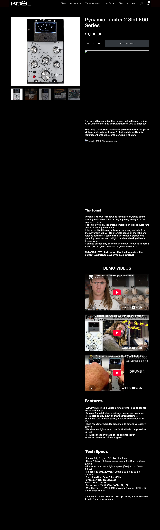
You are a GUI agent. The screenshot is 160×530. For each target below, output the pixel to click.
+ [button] (99, 43)
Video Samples (92, 3)
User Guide (109, 3)
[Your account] (141, 3)
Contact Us (75, 3)
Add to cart (127, 43)
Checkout (123, 3)
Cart (134, 3)
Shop (63, 3)
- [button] (88, 43)
